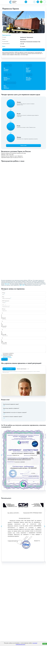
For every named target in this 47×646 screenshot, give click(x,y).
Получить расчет (9, 368)
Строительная (23, 39)
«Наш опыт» (7, 284)
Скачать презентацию (22, 368)
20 (23, 43)
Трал (39, 41)
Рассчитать (4, 359)
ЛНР (23, 285)
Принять (44, 643)
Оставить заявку (24, 49)
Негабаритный (23, 37)
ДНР (21, 285)
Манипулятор (23, 41)
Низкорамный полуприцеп (32, 41)
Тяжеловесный (30, 37)
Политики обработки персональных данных (7, 357)
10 (21, 43)
